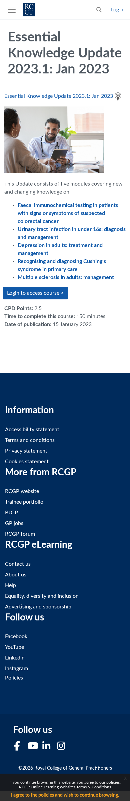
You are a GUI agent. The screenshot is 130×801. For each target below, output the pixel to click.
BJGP (11, 512)
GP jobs (14, 523)
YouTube (14, 647)
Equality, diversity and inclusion (42, 596)
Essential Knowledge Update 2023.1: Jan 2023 (58, 96)
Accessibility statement (32, 429)
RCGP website (22, 491)
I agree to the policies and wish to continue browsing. (65, 795)
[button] (99, 9)
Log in (118, 9)
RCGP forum (20, 534)
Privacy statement (26, 451)
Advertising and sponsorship (38, 606)
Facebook (16, 636)
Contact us (18, 564)
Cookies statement (27, 461)
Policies (14, 678)
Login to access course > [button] (35, 293)
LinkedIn (15, 657)
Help (10, 585)
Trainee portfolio (24, 502)
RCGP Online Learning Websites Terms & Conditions (65, 787)
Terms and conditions (30, 440)
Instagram (16, 668)
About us (15, 574)
